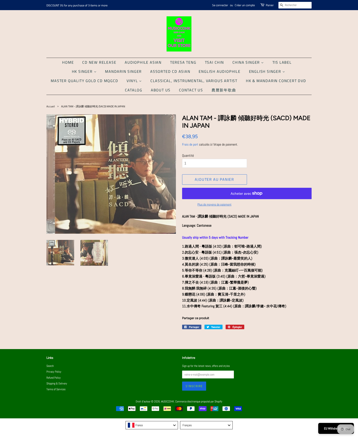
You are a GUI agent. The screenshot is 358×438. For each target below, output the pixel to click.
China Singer (246, 62)
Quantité (188, 155)
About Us (161, 90)
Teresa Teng (183, 62)
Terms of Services (55, 389)
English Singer (265, 71)
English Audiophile (219, 71)
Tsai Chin (214, 62)
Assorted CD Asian (170, 71)
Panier (270, 5)
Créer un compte (245, 5)
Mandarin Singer (123, 71)
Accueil (50, 106)
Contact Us (191, 90)
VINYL (133, 81)
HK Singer (83, 71)
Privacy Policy (53, 371)
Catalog (133, 90)
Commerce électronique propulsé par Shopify (198, 401)
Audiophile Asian (143, 62)
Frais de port (190, 144)
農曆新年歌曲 (224, 90)
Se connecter (220, 5)
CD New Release (99, 62)
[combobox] (152, 425)
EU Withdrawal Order (336, 428)
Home (68, 62)
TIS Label (282, 62)
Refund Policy (53, 377)
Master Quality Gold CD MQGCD (84, 81)
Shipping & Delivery (56, 383)
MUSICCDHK (167, 401)
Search (50, 366)
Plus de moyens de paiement (214, 204)
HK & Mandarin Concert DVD (276, 81)
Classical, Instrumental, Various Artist (193, 81)
